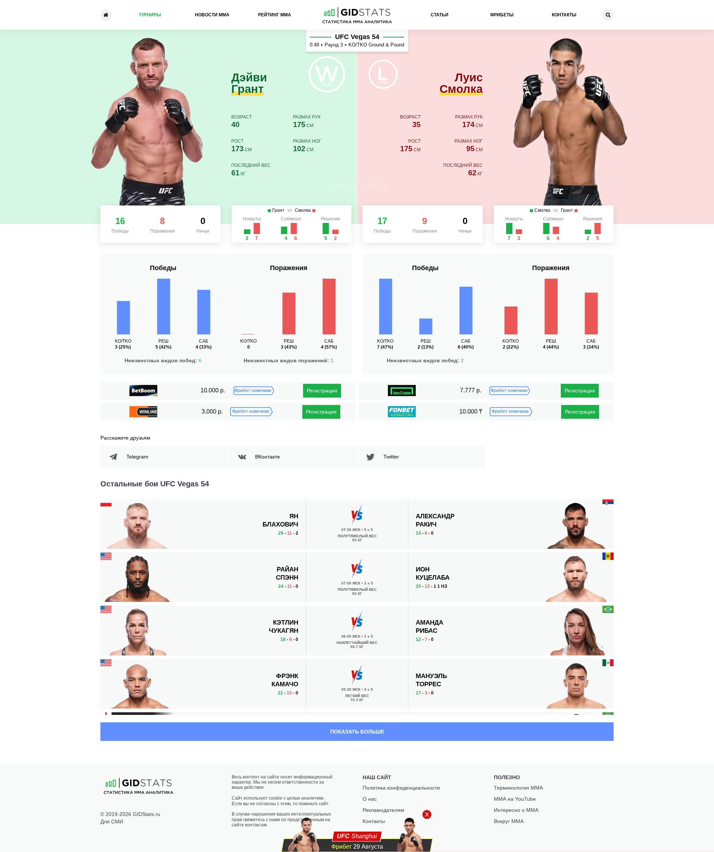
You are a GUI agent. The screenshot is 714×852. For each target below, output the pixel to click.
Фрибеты (502, 14)
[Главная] (106, 15)
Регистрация (322, 390)
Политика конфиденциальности (401, 788)
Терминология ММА (518, 788)
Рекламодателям (383, 810)
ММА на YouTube (515, 799)
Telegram (137, 457)
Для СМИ (111, 822)
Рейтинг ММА (274, 14)
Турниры (150, 14)
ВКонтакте (267, 457)
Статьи (439, 14)
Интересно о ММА (516, 810)
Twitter (391, 457)
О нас (370, 799)
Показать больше (357, 732)
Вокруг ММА (509, 821)
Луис (461, 83)
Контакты (564, 14)
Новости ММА (212, 14)
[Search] (608, 15)
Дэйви (249, 83)
